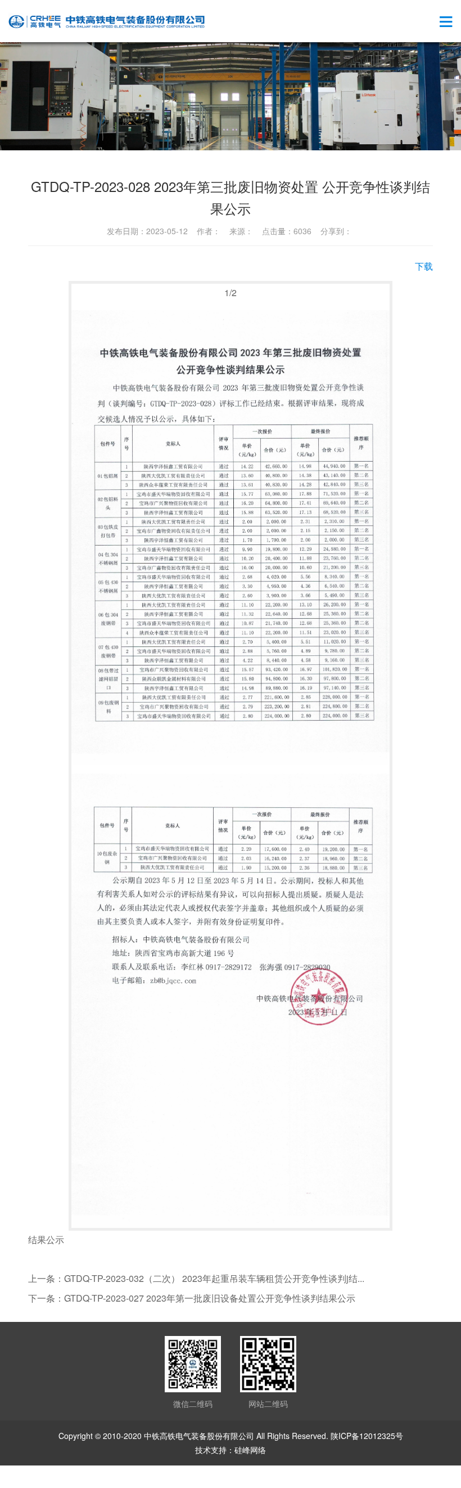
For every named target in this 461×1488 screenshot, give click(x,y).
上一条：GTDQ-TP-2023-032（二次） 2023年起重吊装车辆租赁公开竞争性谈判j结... (196, 1278)
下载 (424, 266)
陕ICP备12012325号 (367, 1435)
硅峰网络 (250, 1449)
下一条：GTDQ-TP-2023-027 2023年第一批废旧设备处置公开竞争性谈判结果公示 (191, 1298)
